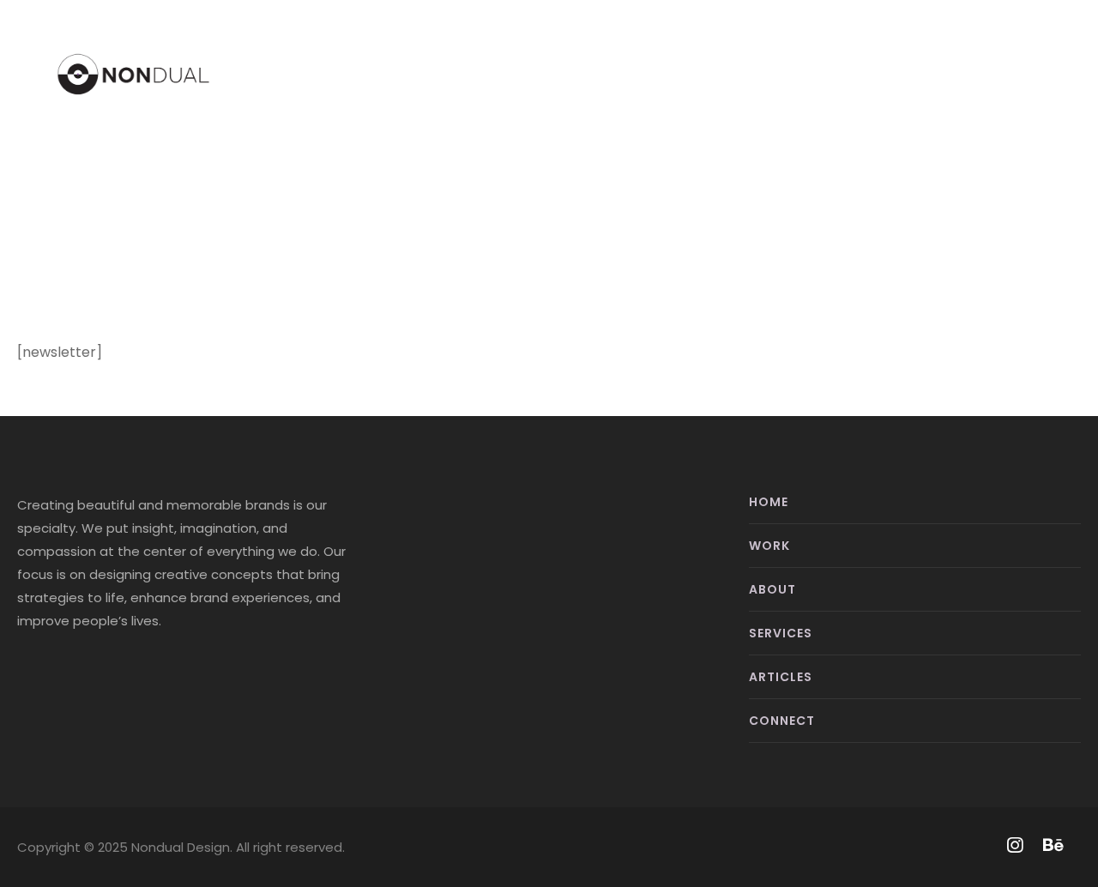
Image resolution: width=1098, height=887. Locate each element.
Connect (782, 720)
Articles (780, 676)
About (772, 589)
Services (780, 633)
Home (768, 501)
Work (769, 545)
